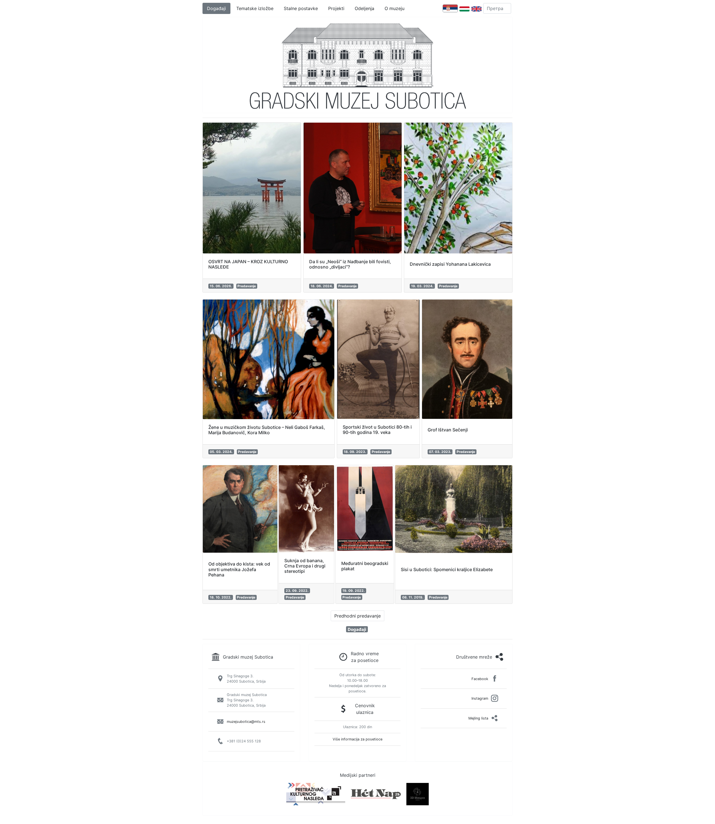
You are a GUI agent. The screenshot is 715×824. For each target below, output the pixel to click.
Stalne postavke (301, 8)
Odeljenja (364, 8)
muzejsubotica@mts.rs (246, 721)
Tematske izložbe (254, 8)
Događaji (216, 8)
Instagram (479, 698)
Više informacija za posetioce (357, 739)
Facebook (479, 679)
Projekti (336, 8)
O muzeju (394, 8)
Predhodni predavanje (357, 616)
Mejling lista (478, 718)
